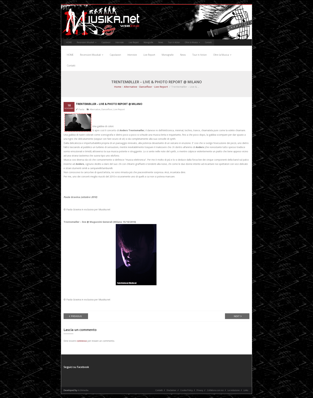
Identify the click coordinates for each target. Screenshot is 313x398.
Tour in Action (174, 42)
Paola (81, 109)
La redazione (234, 390)
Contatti (208, 42)
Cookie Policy (186, 390)
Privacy (200, 390)
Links (246, 390)
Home (117, 86)
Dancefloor (145, 86)
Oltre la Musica (191, 42)
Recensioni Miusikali (85, 42)
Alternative (130, 86)
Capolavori (106, 42)
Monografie (148, 42)
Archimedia (83, 390)
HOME (69, 42)
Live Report (134, 42)
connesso (82, 340)
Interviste (119, 42)
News (160, 42)
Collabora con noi (215, 390)
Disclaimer (171, 390)
